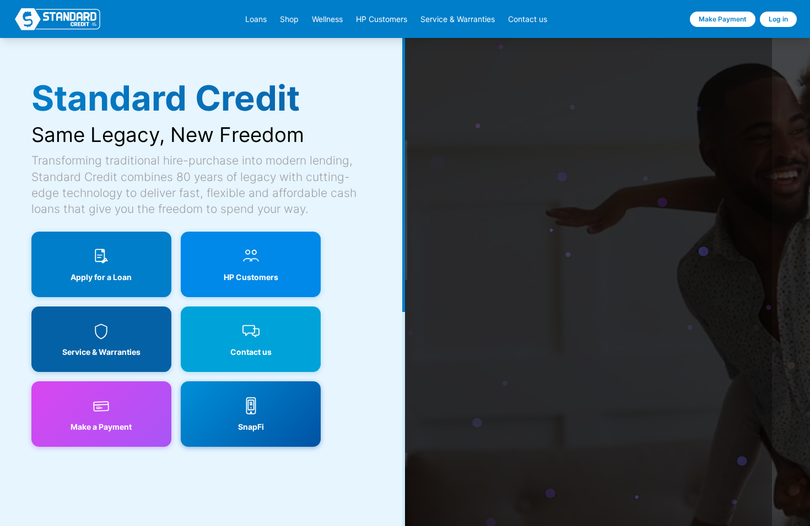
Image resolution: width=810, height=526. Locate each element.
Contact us (527, 19)
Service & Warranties (457, 19)
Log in (778, 19)
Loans (256, 19)
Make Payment (723, 19)
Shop (289, 19)
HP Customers (381, 19)
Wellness (327, 19)
